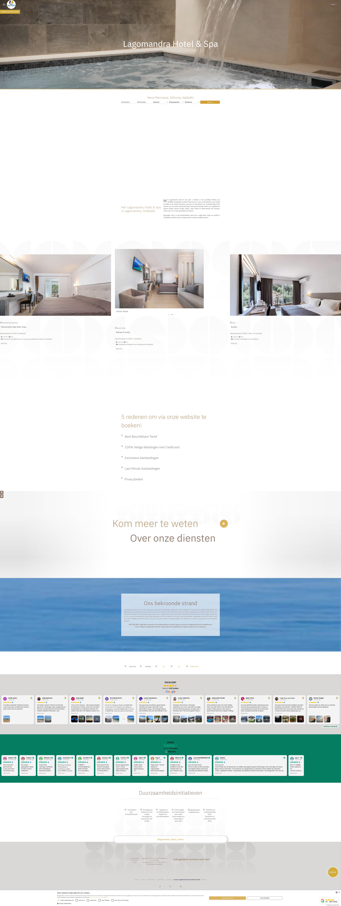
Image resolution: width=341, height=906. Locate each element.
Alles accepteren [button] (227, 898)
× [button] (339, 892)
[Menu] (4, 4)
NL (334, 4)
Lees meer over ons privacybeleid (98, 897)
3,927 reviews (173, 707)
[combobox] (336, 892)
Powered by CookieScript (332, 905)
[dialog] (170, 898)
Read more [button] (40, 732)
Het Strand (204, 558)
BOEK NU (333, 872)
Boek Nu (210, 102)
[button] (1, 784)
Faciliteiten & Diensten (136, 558)
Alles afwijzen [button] (264, 898)
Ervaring (170, 558)
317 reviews (174, 767)
